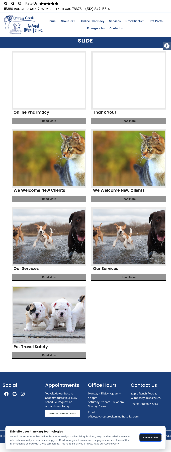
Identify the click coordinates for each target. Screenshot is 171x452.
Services (115, 21)
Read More (49, 121)
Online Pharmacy (92, 21)
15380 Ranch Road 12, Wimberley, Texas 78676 (43, 9)
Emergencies (96, 28)
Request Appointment (62, 413)
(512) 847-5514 (97, 9)
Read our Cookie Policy (106, 443)
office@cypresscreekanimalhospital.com (113, 416)
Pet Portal (156, 21)
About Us (66, 21)
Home (51, 21)
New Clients (133, 21)
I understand (150, 437)
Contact (115, 28)
